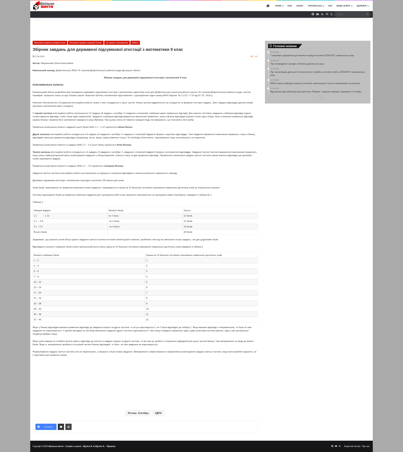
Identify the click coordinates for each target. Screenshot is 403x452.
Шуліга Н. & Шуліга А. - (95, 446)
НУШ (289, 6)
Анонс (299, 6)
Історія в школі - (74, 446)
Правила (111, 446)
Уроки (278, 6)
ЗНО (330, 6)
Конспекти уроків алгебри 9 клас (49, 43)
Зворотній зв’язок (352, 446)
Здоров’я (361, 6)
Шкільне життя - (56, 446)
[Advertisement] (201, 28)
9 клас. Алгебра (139, 413)
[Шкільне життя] (44, 6)
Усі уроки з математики (117, 43)
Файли (135, 43)
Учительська (315, 6)
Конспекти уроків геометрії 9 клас (86, 43)
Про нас (366, 446)
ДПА (159, 413)
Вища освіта (343, 6)
